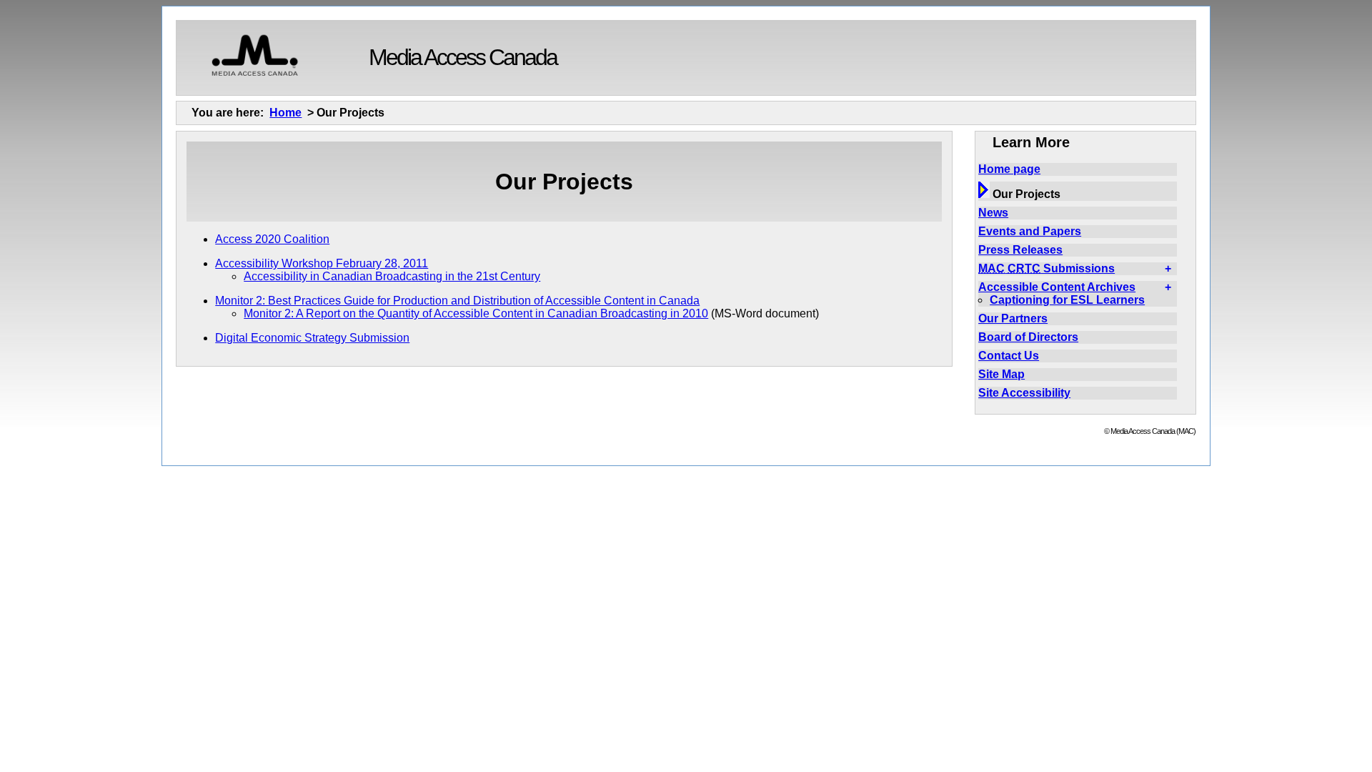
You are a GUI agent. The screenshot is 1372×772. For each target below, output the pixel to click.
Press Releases (1020, 250)
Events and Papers (1029, 231)
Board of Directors (1028, 337)
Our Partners (1013, 318)
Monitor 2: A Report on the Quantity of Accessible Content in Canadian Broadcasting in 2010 (476, 313)
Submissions (1046, 268)
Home (285, 113)
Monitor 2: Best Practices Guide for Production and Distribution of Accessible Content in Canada (457, 301)
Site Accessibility (1024, 393)
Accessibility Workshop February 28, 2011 (321, 263)
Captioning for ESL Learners (1067, 300)
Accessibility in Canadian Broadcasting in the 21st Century (392, 276)
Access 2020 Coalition (272, 239)
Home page (1009, 169)
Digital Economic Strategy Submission (312, 338)
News (993, 213)
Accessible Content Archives (1056, 287)
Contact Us (1008, 356)
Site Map (1001, 374)
